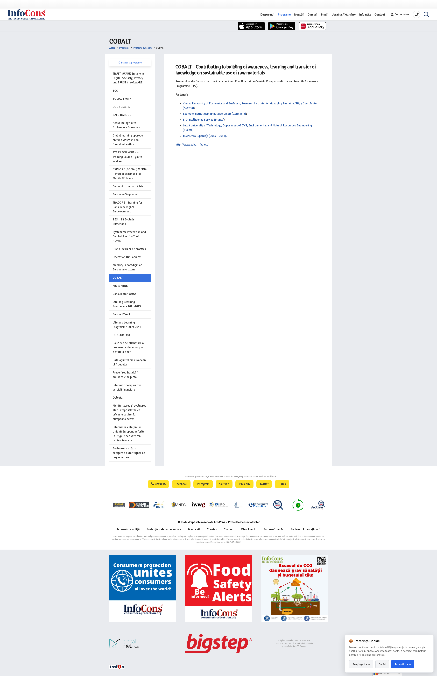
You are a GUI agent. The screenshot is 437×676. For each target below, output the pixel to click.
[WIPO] (238, 505)
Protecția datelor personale (164, 529)
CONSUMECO (121, 335)
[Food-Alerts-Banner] (218, 588)
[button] (426, 14)
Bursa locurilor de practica (129, 249)
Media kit (194, 529)
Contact (229, 529)
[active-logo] (318, 505)
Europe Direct (121, 314)
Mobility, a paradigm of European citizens (127, 267)
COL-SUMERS (121, 107)
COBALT (118, 277)
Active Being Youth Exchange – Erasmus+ (126, 125)
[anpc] (179, 505)
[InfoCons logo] (26, 14)
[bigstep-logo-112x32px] (218, 643)
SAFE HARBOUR (123, 115)
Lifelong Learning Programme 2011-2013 (127, 304)
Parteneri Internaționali (305, 529)
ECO (115, 90)
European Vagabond (125, 194)
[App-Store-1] (281, 26)
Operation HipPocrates (127, 257)
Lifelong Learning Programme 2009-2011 (127, 325)
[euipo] (198, 505)
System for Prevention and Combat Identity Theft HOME (129, 236)
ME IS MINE (120, 285)
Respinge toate (361, 664)
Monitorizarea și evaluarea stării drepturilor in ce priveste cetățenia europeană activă (129, 412)
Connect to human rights (128, 186)
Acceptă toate (403, 664)
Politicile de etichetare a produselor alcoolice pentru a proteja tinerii (130, 347)
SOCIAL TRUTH (122, 98)
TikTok (282, 484)
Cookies (212, 529)
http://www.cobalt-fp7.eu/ (191, 144)
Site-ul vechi (248, 529)
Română (383, 673)
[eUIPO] (218, 505)
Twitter (264, 484)
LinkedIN (244, 484)
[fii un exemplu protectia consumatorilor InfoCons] (294, 588)
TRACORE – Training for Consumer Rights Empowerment (127, 207)
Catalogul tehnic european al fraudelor (129, 362)
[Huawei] (312, 26)
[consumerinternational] (139, 505)
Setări (382, 664)
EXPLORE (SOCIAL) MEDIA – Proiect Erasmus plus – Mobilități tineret (130, 174)
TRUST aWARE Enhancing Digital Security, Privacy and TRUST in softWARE (129, 78)
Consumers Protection (172, 476)
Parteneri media (273, 529)
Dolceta (118, 397)
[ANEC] (159, 505)
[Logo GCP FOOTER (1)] (298, 505)
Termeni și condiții (128, 529)
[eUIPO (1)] (258, 505)
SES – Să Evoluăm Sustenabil (124, 222)
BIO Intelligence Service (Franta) (203, 119)
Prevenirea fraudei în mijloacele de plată (126, 375)
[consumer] (119, 505)
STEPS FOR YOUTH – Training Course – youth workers (127, 157)
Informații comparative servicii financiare (127, 387)
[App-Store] (251, 26)
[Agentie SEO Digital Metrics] (142, 643)
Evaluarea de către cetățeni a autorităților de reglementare (129, 453)
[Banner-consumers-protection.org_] (142, 588)
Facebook (181, 484)
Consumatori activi (124, 294)
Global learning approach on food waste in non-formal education (128, 140)
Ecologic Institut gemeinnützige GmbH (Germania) (214, 114)
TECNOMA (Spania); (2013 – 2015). (205, 136)
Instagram (203, 484)
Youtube (224, 484)
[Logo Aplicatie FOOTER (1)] (278, 505)
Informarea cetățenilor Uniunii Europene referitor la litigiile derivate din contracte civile (129, 433)
